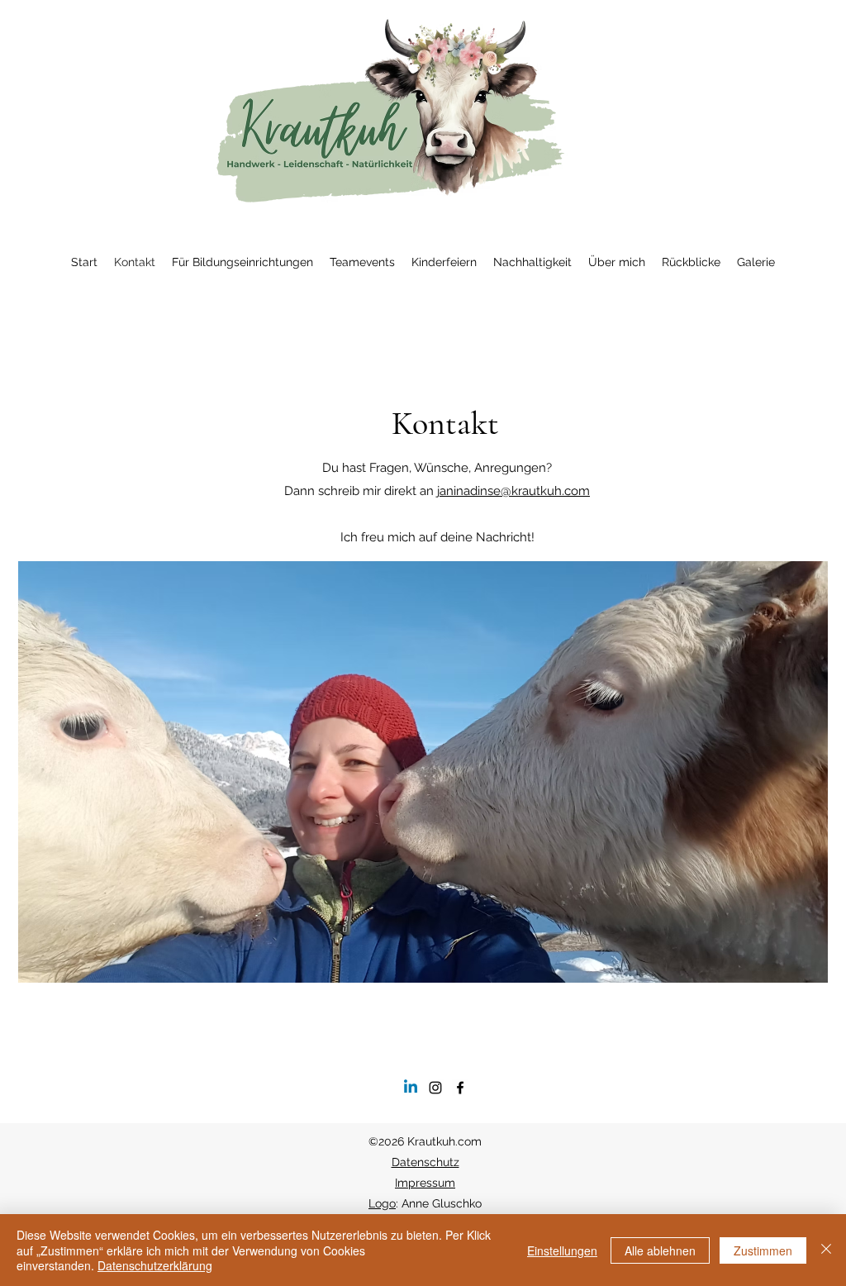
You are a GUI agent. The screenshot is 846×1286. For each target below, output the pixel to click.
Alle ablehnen (660, 1250)
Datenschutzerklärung (154, 1265)
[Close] (826, 1250)
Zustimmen (763, 1250)
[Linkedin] (410, 1087)
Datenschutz (425, 1162)
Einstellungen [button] (562, 1250)
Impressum (425, 1182)
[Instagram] (435, 1087)
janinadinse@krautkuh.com (513, 490)
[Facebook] (460, 1087)
